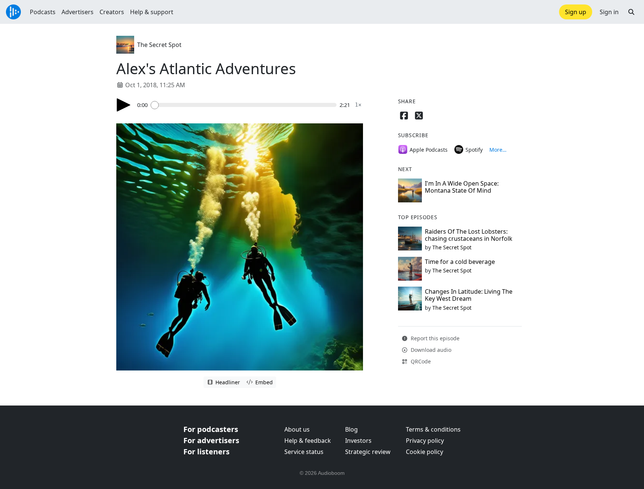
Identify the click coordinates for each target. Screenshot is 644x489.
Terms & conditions (433, 429)
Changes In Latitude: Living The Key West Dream (468, 295)
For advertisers (211, 440)
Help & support (151, 12)
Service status (303, 452)
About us (297, 429)
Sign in (609, 12)
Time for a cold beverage (460, 262)
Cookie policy (424, 452)
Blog (351, 429)
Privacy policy (425, 440)
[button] (631, 11)
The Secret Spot (159, 45)
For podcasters (210, 429)
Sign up (575, 12)
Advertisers (77, 12)
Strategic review (368, 452)
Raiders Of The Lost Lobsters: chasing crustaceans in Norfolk (468, 235)
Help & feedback (307, 440)
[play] (123, 104)
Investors (358, 440)
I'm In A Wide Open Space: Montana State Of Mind (462, 187)
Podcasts (43, 12)
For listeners (206, 452)
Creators (112, 12)
